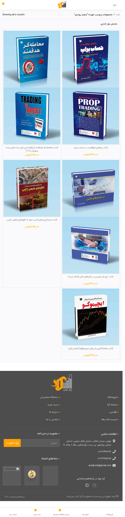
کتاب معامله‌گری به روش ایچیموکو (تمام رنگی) (90, 348)
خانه (118, 14)
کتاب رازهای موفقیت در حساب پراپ (91, 147)
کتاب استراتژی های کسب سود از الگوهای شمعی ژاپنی (32, 219)
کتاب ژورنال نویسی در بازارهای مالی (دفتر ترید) (90, 276)
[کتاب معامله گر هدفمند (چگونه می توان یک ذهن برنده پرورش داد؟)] (31, 59)
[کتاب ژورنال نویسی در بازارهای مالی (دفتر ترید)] (90, 188)
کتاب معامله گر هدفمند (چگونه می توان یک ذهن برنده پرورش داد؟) (32, 149)
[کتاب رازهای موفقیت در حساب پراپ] (90, 59)
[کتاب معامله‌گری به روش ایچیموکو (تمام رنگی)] (90, 316)
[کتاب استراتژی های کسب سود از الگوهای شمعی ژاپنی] (31, 188)
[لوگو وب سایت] (61, 4)
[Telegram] (87, 485)
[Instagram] (94, 485)
